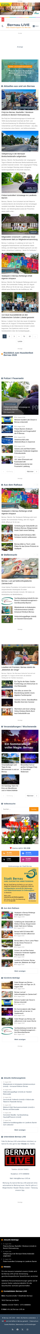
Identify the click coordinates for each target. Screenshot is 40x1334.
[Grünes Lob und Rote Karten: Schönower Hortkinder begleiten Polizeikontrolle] (7, 449)
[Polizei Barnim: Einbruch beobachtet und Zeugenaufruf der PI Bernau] (7, 429)
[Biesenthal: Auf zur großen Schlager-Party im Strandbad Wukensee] (29, 758)
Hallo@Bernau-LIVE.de (22, 1178)
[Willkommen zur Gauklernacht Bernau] (20, 52)
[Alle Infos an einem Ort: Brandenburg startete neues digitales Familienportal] (7, 693)
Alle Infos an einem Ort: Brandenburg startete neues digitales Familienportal (24, 693)
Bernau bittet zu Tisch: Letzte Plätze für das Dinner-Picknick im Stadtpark (26, 546)
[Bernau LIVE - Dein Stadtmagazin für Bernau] (18, 26)
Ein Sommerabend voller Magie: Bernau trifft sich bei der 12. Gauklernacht (25, 1011)
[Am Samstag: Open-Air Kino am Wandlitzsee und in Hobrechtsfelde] (10, 779)
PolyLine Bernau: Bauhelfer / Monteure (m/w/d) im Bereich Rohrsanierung (20, 73)
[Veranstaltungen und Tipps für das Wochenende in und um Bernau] (10, 758)
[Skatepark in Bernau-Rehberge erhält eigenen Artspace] (7, 915)
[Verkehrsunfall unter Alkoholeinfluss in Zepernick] (7, 440)
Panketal (8, 652)
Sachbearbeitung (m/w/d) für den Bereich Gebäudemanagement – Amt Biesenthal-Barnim (26, 600)
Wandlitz (20, 645)
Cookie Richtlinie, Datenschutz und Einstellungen (20, 1324)
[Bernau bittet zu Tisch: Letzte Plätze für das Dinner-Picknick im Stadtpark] (7, 547)
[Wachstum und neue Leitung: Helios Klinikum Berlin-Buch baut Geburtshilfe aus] (7, 711)
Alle (29, 378)
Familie (7, 638)
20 (30, 336)
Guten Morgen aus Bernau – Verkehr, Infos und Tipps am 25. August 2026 (24, 984)
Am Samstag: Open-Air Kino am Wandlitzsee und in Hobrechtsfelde (10, 788)
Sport (18, 638)
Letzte (20, 341)
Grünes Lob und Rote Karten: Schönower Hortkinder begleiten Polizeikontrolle (26, 451)
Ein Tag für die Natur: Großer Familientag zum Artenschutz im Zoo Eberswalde (26, 684)
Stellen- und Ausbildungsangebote (20, 66)
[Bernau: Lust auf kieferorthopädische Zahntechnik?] (7, 994)
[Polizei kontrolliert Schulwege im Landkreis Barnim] (20, 398)
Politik (29, 638)
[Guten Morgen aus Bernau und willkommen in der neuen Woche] (7, 1021)
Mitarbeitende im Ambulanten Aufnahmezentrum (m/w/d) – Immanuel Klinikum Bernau (25, 609)
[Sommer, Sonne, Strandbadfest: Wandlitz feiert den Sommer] (7, 702)
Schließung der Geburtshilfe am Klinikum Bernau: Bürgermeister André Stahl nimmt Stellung (26, 528)
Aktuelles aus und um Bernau (19, 86)
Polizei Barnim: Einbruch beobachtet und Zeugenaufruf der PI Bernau (25, 431)
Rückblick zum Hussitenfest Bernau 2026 (18, 354)
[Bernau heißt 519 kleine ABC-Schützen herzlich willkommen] (7, 538)
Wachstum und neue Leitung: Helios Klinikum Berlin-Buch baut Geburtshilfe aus (24, 711)
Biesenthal (21, 652)
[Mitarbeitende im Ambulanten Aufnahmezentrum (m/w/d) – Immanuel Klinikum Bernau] (7, 610)
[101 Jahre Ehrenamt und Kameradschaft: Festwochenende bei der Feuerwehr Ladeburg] (7, 460)
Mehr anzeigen (20, 971)
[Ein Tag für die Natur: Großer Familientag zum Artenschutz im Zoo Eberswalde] (7, 684)
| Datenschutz (33, 1321)
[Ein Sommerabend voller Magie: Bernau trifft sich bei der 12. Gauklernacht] (20, 741)
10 (24, 336)
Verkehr (7, 645)
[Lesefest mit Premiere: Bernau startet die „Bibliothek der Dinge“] (7, 963)
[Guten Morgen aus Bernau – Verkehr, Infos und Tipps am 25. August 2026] (7, 985)
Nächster (30, 471)
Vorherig (9, 471)
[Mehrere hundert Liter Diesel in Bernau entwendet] (7, 420)
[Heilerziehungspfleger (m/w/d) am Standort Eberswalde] (7, 619)
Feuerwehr (35, 378)
